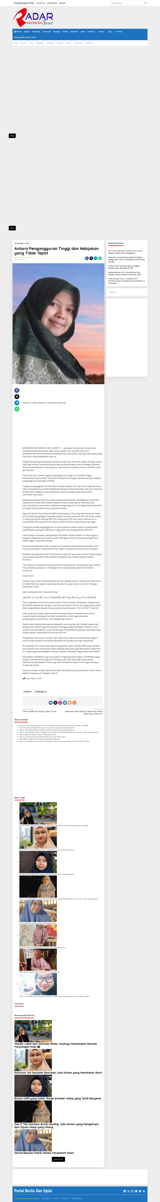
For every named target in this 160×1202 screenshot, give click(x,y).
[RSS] (74, 703)
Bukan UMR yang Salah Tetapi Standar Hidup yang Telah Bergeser (46, 730)
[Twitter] (55, 703)
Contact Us (46, 1198)
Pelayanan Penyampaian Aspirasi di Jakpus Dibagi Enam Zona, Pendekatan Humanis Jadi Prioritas (126, 259)
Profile (55, 1198)
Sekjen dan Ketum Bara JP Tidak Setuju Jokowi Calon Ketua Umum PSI (83, 711)
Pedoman (65, 1198)
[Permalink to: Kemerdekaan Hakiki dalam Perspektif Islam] (38, 911)
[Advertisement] (23, 91)
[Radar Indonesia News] (32, 17)
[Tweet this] (91, 258)
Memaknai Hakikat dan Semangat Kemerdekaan (39, 739)
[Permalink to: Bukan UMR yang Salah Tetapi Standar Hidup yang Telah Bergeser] (38, 862)
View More (58, 1159)
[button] (145, 3)
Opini (16, 259)
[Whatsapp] (100, 258)
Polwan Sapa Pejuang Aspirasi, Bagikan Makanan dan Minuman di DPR (124, 267)
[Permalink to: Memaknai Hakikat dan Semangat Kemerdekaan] (38, 959)
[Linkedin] (65, 703)
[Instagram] (60, 703)
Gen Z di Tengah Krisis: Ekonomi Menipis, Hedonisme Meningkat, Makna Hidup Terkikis (54, 741)
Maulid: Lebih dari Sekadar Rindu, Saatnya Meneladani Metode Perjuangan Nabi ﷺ (53, 725)
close (12, 135)
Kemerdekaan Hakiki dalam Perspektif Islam (37, 734)
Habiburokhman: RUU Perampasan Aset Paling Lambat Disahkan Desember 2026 (124, 273)
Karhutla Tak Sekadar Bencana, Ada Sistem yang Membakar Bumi (46, 728)
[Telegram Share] (96, 258)
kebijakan (27, 691)
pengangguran (40, 691)
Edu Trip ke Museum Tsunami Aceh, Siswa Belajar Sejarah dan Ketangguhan (125, 252)
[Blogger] (70, 703)
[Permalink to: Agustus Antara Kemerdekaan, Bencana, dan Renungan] (38, 935)
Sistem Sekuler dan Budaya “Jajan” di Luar (39, 710)
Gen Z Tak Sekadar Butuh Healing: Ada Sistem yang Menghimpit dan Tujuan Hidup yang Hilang (58, 732)
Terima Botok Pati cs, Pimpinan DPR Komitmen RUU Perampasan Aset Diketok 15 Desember (126, 280)
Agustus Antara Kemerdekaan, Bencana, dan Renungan (42, 737)
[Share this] (87, 258)
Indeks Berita (77, 1198)
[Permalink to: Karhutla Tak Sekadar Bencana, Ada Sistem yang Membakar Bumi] (38, 837)
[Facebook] (51, 703)
